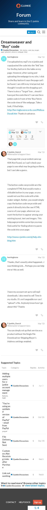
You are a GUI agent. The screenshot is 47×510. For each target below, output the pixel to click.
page (2, 52)
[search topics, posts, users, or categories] (38, 32)
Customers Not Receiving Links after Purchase (6, 459)
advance (14, 52)
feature (5, 396)
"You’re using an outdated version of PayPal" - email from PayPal (6, 416)
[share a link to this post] (42, 122)
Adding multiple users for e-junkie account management (6, 383)
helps (25, 52)
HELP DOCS (24, 502)
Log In (32, 32)
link (21, 50)
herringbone (12, 57)
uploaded (8, 52)
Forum (23, 15)
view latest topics (34, 485)
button (25, 50)
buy (33, 50)
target (37, 50)
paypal (4, 431)
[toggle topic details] (40, 131)
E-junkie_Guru (13, 152)
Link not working (6, 474)
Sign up (37, 502)
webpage (20, 52)
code (29, 50)
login (4, 398)
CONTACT (11, 502)
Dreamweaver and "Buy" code (16, 44)
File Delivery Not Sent (6, 440)
